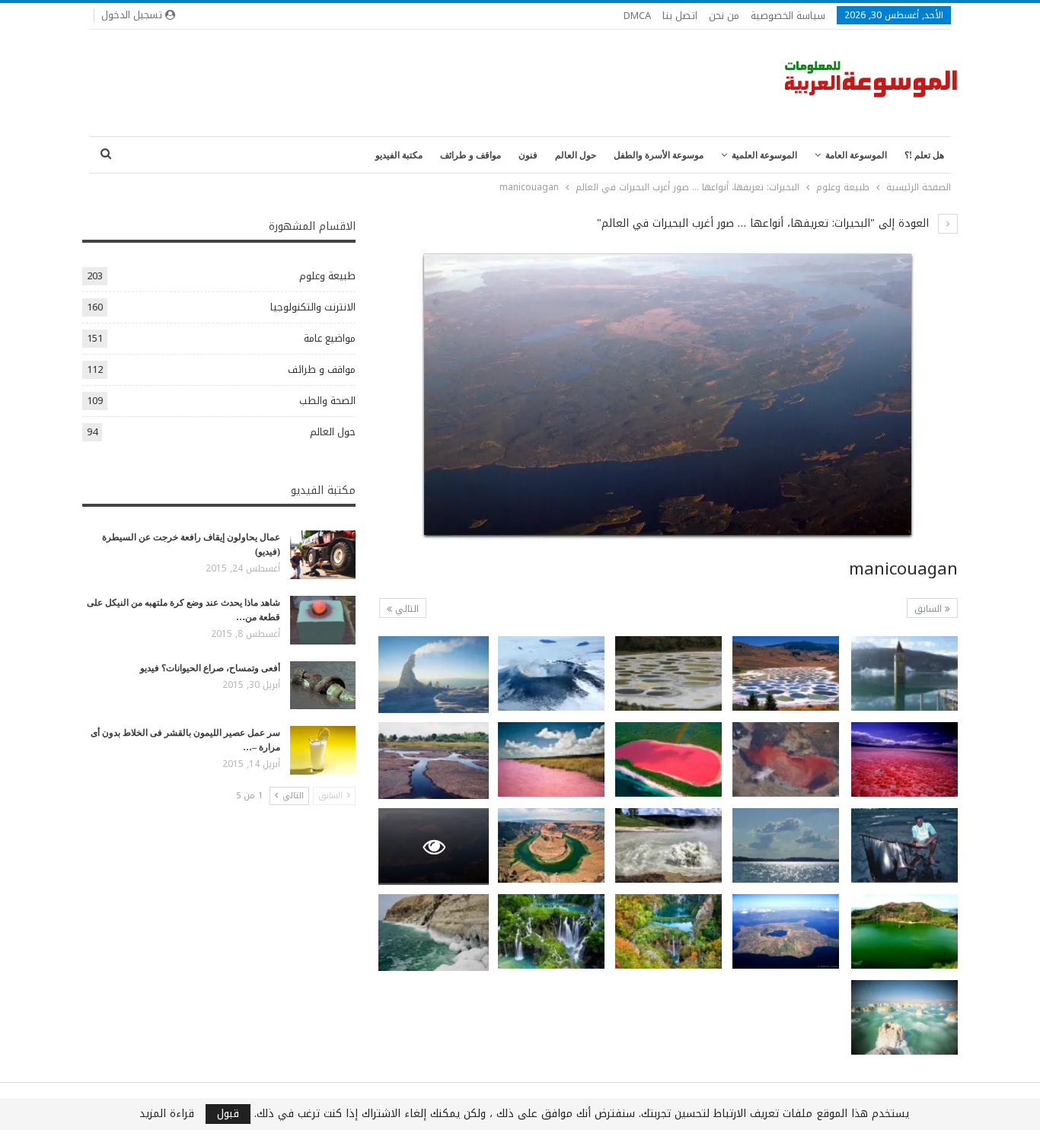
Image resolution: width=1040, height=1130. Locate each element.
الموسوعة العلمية (764, 155)
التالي (405, 608)
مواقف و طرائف (470, 155)
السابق (929, 608)
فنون (528, 155)
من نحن (724, 15)
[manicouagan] (904, 673)
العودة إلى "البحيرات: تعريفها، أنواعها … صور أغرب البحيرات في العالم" (765, 223)
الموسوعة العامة (856, 155)
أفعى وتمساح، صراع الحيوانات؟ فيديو (210, 668)
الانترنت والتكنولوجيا (313, 307)
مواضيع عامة (330, 338)
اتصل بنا (679, 15)
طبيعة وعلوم (327, 275)
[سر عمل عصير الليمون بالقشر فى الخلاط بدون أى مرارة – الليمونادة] (323, 750)
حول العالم (575, 155)
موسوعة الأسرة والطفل (658, 155)
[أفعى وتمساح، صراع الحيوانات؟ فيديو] (323, 685)
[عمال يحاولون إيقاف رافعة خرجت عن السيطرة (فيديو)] (323, 554)
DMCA (637, 15)
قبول (228, 1114)
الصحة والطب (327, 400)
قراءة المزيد (166, 1114)
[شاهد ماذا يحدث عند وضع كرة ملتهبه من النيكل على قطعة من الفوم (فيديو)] (323, 620)
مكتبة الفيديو (399, 155)
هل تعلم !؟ (924, 155)
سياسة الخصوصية (788, 15)
